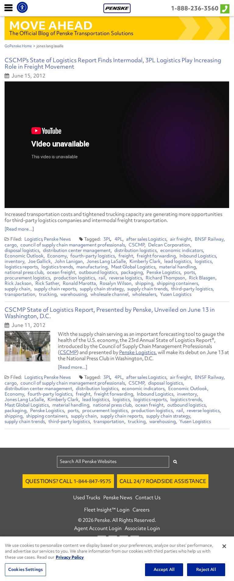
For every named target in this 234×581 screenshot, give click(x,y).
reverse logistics (125, 278)
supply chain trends (147, 289)
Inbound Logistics (197, 256)
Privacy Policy (70, 557)
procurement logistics (27, 278)
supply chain (17, 289)
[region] (117, 558)
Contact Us (148, 497)
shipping (144, 283)
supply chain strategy (102, 289)
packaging (132, 272)
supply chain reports (55, 289)
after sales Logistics (146, 239)
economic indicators (181, 250)
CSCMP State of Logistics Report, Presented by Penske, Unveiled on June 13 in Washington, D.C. (110, 313)
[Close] (224, 546)
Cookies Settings (25, 569)
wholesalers (144, 294)
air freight (180, 239)
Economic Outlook (24, 256)
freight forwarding (156, 256)
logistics (203, 261)
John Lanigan (69, 261)
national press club (24, 272)
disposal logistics (22, 250)
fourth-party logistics (92, 256)
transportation (20, 294)
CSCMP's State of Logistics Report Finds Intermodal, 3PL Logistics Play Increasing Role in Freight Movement (113, 63)
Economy (57, 256)
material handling (177, 267)
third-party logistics (192, 289)
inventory (14, 261)
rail (102, 278)
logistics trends (57, 267)
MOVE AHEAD (51, 25)
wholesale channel (109, 294)
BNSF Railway (209, 239)
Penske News (57, 239)
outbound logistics (98, 272)
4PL (118, 239)
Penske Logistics (163, 272)
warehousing (73, 294)
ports (189, 272)
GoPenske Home (18, 46)
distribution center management (77, 250)
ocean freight (61, 272)
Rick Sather (47, 283)
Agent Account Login (98, 528)
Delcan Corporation (169, 245)
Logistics (33, 239)
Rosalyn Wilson (116, 283)
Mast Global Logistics (133, 267)
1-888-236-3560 (194, 8)
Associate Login (142, 528)
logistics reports (21, 267)
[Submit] (175, 462)
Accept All (164, 569)
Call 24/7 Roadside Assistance (162, 481)
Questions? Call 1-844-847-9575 (68, 481)
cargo (11, 245)
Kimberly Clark (145, 261)
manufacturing (92, 267)
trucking (48, 294)
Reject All (206, 569)
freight (126, 256)
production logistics (74, 278)
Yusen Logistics (175, 294)
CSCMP (136, 245)
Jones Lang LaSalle (106, 261)
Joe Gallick (39, 261)
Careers (141, 509)
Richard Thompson (165, 278)
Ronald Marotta (79, 283)
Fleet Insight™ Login (106, 509)
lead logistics (177, 261)
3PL (107, 239)
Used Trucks (86, 497)
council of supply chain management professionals (72, 245)
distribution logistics (135, 250)
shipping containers (177, 283)
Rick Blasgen (202, 278)
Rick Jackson (18, 283)
